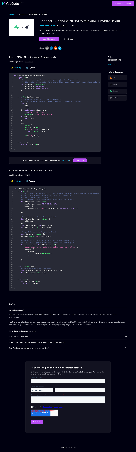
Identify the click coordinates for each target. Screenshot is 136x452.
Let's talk (80, 160)
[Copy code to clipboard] (98, 75)
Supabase (116, 91)
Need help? (69, 39)
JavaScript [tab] (18, 68)
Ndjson (115, 84)
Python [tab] (32, 68)
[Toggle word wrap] (94, 75)
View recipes (112, 64)
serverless (47, 25)
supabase (29, 62)
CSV (114, 77)
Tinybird (115, 98)
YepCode (65, 160)
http (27, 175)
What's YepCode (122, 4)
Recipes (12, 14)
